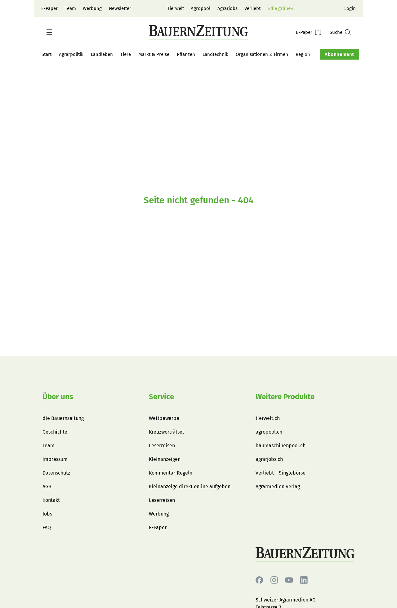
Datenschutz (56, 473)
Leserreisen (162, 445)
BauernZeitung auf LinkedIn (304, 580)
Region (303, 54)
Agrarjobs (227, 8)
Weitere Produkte (285, 396)
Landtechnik (215, 54)
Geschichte (54, 432)
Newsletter (120, 8)
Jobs (47, 514)
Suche (336, 32)
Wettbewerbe (164, 418)
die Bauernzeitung (63, 418)
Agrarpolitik (71, 54)
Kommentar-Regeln (170, 473)
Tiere (125, 54)
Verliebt (252, 8)
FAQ (46, 527)
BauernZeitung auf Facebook (259, 580)
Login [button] (350, 8)
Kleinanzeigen (165, 459)
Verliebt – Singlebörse (281, 473)
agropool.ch (269, 432)
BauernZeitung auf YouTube (289, 580)
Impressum (55, 459)
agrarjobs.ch (269, 459)
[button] (49, 32)
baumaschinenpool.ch (281, 445)
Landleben (102, 54)
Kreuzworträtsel (166, 432)
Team (70, 8)
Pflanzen (186, 54)
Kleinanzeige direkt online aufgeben (189, 486)
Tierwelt (175, 8)
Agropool (200, 8)
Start (46, 54)
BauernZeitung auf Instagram (274, 580)
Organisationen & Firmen (262, 54)
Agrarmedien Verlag (278, 486)
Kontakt (51, 500)
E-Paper (49, 8)
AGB (46, 486)
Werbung (92, 8)
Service (161, 396)
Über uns (57, 396)
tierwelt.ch (268, 418)
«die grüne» (280, 8)
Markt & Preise (153, 54)
